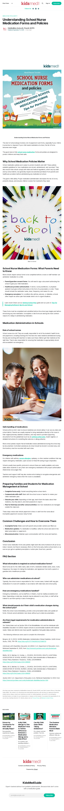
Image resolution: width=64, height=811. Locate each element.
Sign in (48, 3)
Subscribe (56, 3)
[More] (12, 3)
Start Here (6, 3)
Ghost (36, 769)
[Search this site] (42, 3)
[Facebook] (33, 8)
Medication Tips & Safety (10, 16)
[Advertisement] (32, 46)
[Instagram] (36, 8)
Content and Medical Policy (26, 765)
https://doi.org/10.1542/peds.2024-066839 (16, 662)
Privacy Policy (35, 698)
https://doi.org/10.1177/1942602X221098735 (32, 641)
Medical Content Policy (47, 698)
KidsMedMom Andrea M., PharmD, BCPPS (21, 28)
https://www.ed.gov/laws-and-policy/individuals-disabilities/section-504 (25, 680)
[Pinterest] (38, 8)
